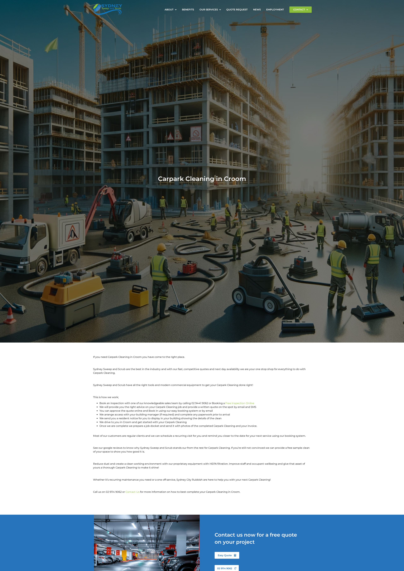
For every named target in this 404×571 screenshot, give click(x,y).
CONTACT (299, 9)
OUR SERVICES (208, 9)
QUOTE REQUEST (237, 9)
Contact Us (132, 491)
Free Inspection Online (239, 403)
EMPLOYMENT (275, 9)
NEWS (257, 9)
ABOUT (169, 9)
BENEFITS (188, 9)
